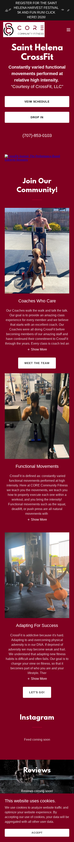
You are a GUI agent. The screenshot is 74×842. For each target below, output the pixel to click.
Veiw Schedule (37, 101)
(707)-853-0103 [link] (37, 135)
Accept (37, 832)
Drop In (37, 117)
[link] (24, 29)
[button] (68, 30)
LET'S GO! (37, 692)
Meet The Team (37, 363)
